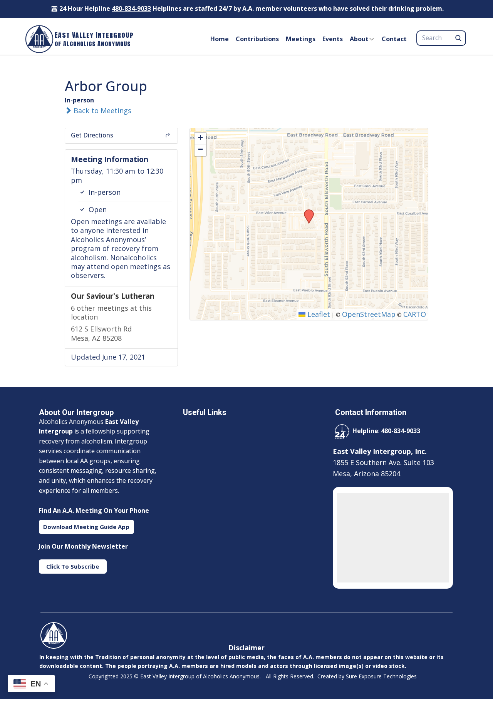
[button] (306, 211)
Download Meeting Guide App (86, 527)
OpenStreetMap (369, 314)
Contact (394, 39)
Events (332, 39)
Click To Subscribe (72, 566)
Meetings (300, 39)
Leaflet (317, 314)
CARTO (414, 314)
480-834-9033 (131, 8)
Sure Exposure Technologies (381, 676)
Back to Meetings (101, 110)
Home (219, 39)
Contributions (257, 39)
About (359, 39)
